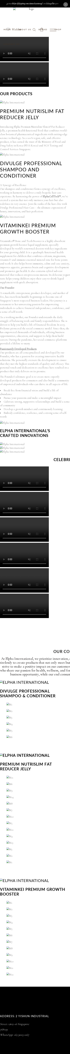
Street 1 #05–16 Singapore (14, 1024)
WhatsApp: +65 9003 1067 (14, 1035)
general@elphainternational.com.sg (24, 3)
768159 (3, 1029)
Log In (50, 3)
